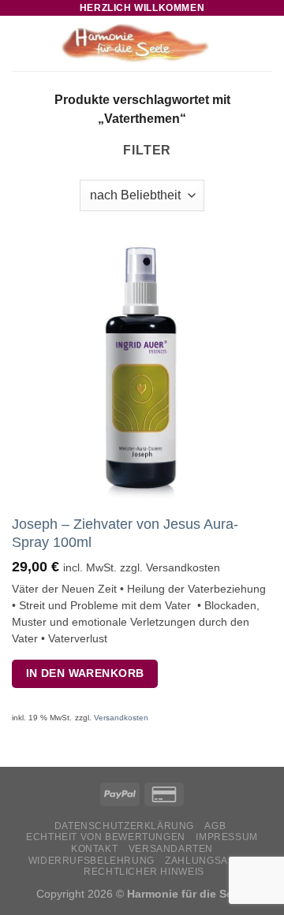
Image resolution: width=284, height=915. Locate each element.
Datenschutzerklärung (124, 825)
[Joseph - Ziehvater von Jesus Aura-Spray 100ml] (142, 373)
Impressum (227, 836)
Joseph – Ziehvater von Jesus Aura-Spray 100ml (125, 533)
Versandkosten (121, 717)
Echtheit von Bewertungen (105, 836)
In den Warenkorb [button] (85, 673)
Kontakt (94, 848)
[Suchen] (239, 43)
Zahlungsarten (210, 860)
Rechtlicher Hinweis (144, 871)
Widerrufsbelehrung (91, 860)
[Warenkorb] (264, 43)
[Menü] (21, 43)
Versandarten (171, 848)
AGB (215, 825)
